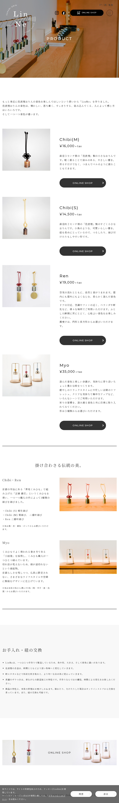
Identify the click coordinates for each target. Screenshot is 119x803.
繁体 (111, 4)
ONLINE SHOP (89, 12)
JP (100, 4)
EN (105, 4)
